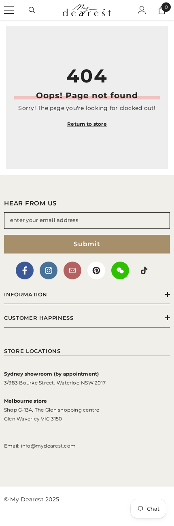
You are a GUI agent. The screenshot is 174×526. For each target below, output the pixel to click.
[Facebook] (25, 270)
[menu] (9, 10)
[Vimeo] (120, 270)
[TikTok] (144, 270)
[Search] (32, 10)
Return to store (87, 124)
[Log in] (142, 10)
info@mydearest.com (48, 446)
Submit (87, 244)
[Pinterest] (96, 270)
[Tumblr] (72, 270)
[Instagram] (48, 270)
